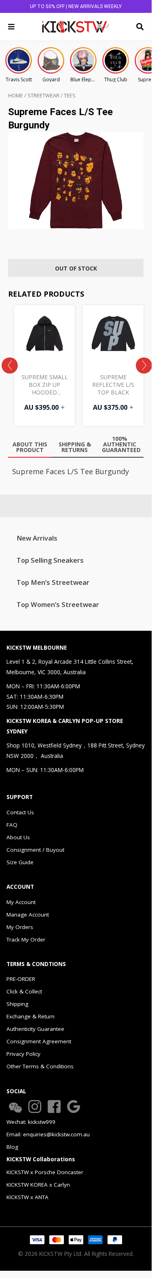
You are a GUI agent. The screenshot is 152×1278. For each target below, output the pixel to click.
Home (15, 95)
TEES (70, 95)
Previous (10, 365)
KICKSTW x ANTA (27, 1197)
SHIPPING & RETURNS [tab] (75, 447)
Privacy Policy (23, 1053)
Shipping (17, 1004)
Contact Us (20, 812)
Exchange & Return (30, 1016)
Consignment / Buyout (35, 849)
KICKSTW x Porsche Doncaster (44, 1172)
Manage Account (27, 914)
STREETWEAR (43, 95)
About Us (18, 837)
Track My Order (25, 939)
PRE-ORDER (20, 979)
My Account (21, 902)
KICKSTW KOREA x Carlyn (38, 1184)
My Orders (19, 927)
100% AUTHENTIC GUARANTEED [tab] (121, 444)
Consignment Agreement (38, 1041)
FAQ (11, 824)
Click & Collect (24, 991)
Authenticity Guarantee (35, 1028)
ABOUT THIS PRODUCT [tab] (30, 447)
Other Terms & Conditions (40, 1066)
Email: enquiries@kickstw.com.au (48, 1134)
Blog (12, 1146)
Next (144, 365)
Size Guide (20, 862)
